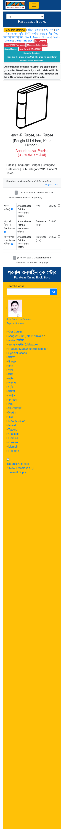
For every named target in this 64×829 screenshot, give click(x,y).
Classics (13, 434)
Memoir (13, 446)
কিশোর (12, 412)
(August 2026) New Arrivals (25, 336)
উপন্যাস (12, 361)
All (56, 184)
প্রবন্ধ (11, 366)
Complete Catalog (14, 30)
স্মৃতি (10, 387)
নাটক (11, 378)
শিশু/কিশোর (14, 408)
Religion (13, 451)
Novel (12, 425)
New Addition (16, 421)
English (49, 184)
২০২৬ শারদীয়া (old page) (23, 344)
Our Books (15, 332)
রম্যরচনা (12, 400)
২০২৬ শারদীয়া (16, 340)
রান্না (10, 417)
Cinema (13, 442)
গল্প (10, 370)
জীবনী (11, 391)
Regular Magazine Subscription (28, 349)
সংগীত (11, 395)
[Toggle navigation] (34, 5)
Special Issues (17, 353)
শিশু (10, 404)
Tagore (12, 429)
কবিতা (11, 357)
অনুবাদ (12, 383)
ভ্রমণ (10, 374)
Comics (13, 438)
